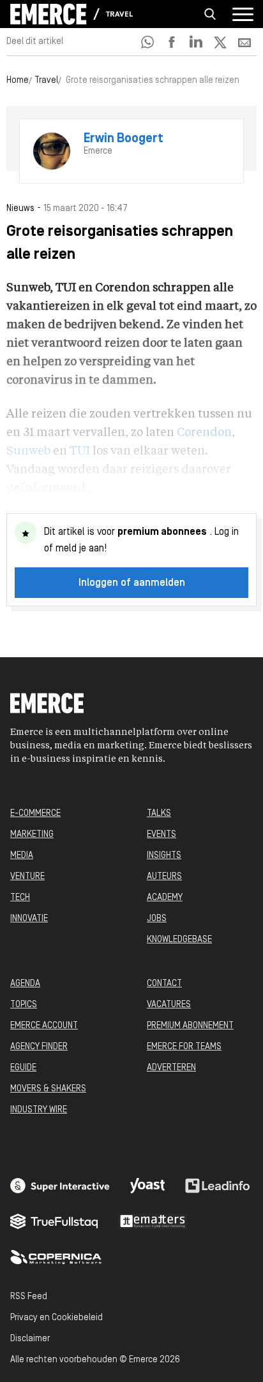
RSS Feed (28, 1297)
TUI (80, 451)
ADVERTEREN (171, 1068)
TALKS (159, 813)
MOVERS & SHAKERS (48, 1089)
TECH (20, 898)
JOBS (157, 919)
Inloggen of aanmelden (132, 583)
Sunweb (28, 451)
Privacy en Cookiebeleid (56, 1318)
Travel (119, 14)
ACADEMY (165, 898)
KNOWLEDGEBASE (179, 940)
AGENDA (25, 984)
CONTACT (164, 984)
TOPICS (23, 1005)
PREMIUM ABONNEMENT (190, 1026)
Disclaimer (30, 1339)
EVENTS (161, 835)
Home (17, 80)
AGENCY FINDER (39, 1047)
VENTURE (27, 877)
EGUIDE (23, 1068)
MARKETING (32, 835)
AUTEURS (164, 877)
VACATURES (169, 1005)
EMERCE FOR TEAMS (184, 1047)
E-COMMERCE (35, 813)
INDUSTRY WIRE (38, 1110)
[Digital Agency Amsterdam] (60, 1185)
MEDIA (21, 856)
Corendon (204, 433)
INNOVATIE (29, 919)
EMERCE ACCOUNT (44, 1026)
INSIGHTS (164, 856)
